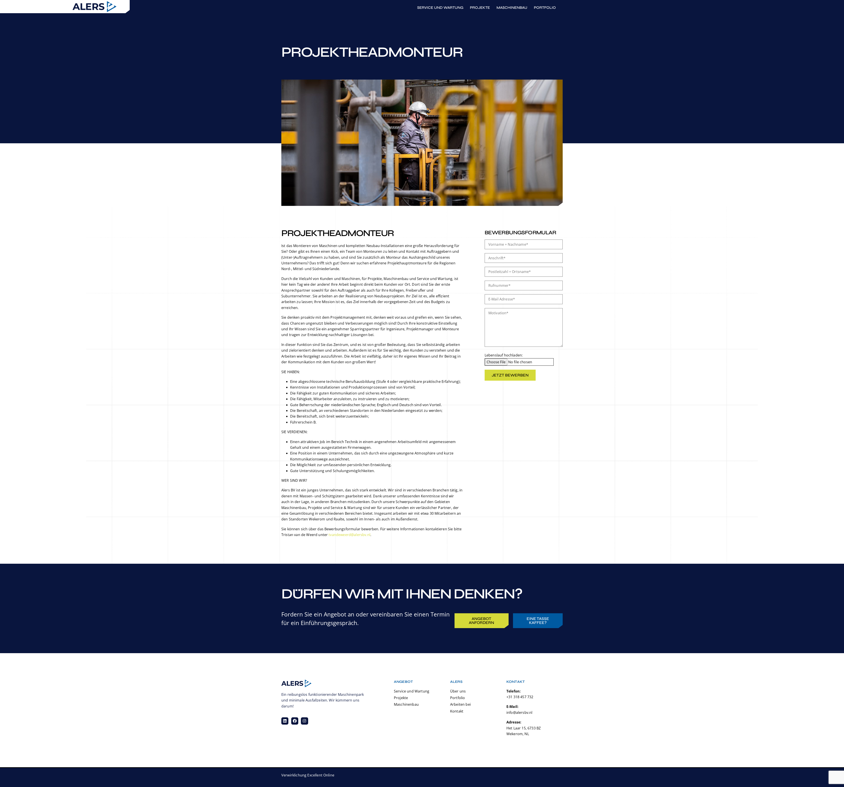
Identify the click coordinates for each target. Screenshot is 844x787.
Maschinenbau (512, 7)
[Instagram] (304, 720)
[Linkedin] (284, 720)
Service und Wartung (440, 7)
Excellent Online (320, 775)
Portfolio (545, 7)
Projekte (480, 7)
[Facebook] (294, 720)
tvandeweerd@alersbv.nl (349, 534)
